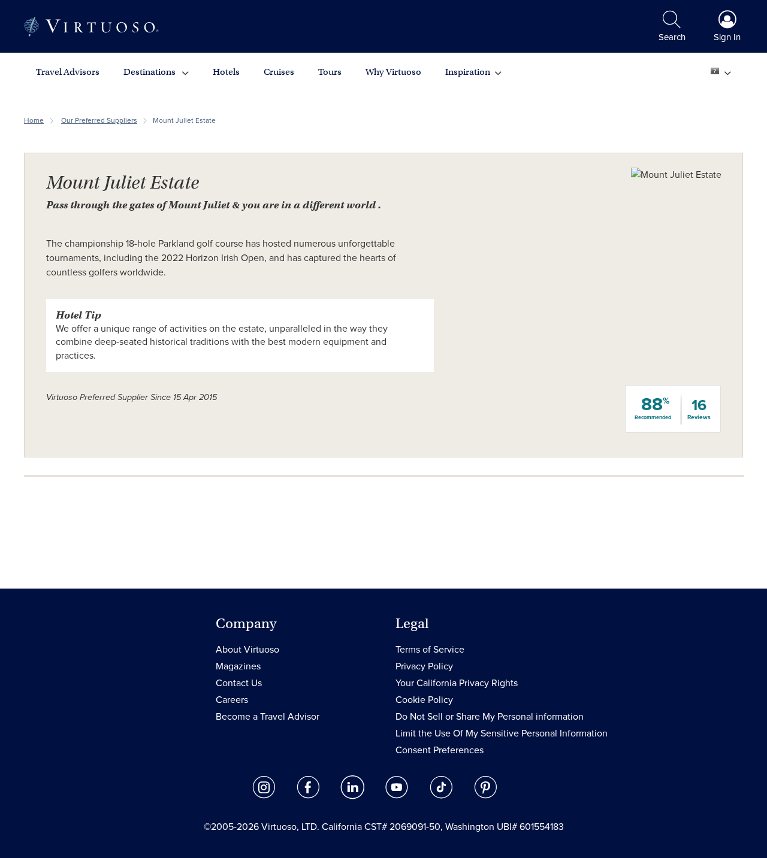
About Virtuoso (247, 650)
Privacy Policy (424, 666)
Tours (330, 71)
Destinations (150, 71)
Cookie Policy (424, 700)
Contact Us (239, 683)
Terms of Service (429, 650)
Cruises (279, 71)
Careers (232, 700)
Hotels (226, 71)
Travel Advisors (67, 71)
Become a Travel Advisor (267, 717)
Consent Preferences (439, 750)
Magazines (238, 666)
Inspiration (467, 71)
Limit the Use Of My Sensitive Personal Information (501, 733)
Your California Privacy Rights (456, 683)
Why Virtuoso (393, 71)
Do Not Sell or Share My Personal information (489, 717)
